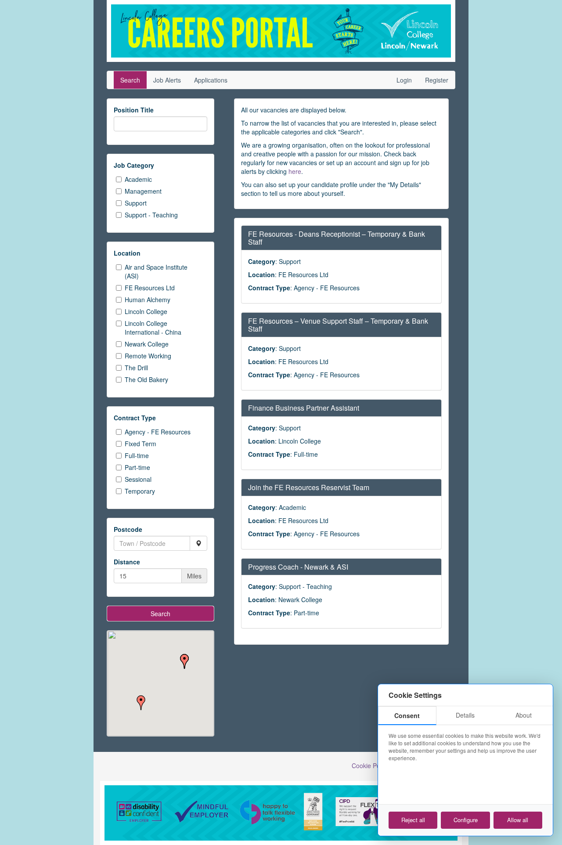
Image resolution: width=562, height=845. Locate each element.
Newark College (147, 343)
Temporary (140, 491)
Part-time (137, 467)
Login (404, 80)
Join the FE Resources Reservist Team (308, 487)
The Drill (136, 367)
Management (143, 191)
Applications (210, 80)
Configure (466, 820)
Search (130, 80)
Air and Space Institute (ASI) (156, 271)
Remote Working (148, 355)
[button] (184, 661)
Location (127, 253)
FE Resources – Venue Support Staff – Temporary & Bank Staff (338, 325)
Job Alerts (167, 80)
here (294, 171)
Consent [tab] (407, 715)
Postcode (128, 529)
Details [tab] (465, 715)
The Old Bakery (146, 379)
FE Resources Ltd (150, 287)
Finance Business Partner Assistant (303, 408)
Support (136, 203)
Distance (127, 561)
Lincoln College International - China (153, 327)
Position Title (134, 109)
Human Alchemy (147, 299)
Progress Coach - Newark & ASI (298, 567)
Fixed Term (140, 443)
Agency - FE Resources (158, 431)
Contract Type (135, 417)
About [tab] (523, 715)
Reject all (413, 820)
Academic (138, 179)
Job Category (134, 165)
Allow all (517, 820)
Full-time (137, 455)
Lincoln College (146, 311)
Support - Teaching (151, 214)
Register (436, 80)
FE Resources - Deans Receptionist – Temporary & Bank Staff (336, 238)
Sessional (138, 479)
